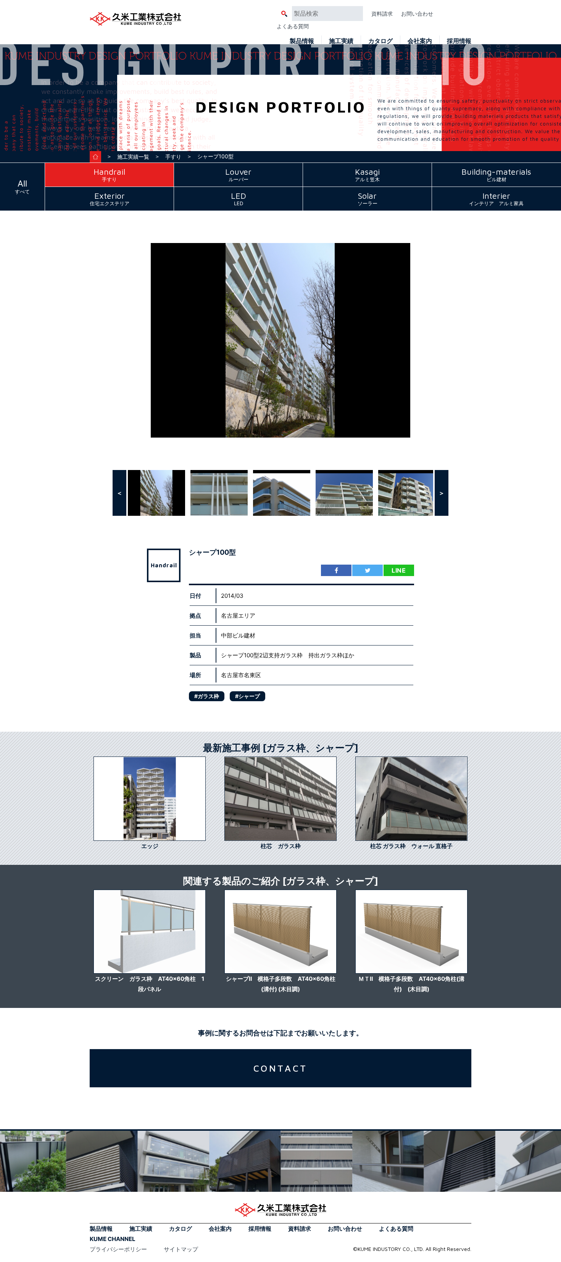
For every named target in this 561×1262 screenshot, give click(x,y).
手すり (173, 156)
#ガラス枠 (206, 696)
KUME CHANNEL (112, 1239)
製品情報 (302, 41)
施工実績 (341, 41)
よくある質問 (293, 26)
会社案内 (420, 41)
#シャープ (247, 696)
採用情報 (459, 41)
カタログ (380, 41)
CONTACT (280, 1068)
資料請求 (382, 13)
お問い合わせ (417, 13)
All (22, 186)
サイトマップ (181, 1249)
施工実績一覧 (133, 156)
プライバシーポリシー (118, 1249)
